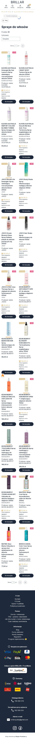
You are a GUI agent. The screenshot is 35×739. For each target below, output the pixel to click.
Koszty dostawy (17, 634)
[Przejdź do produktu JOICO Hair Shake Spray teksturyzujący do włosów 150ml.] (26, 223)
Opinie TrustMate (17, 604)
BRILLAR (3, 11)
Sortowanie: (5, 35)
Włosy (9, 11)
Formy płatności (17, 632)
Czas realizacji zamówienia (17, 621)
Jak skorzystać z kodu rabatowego (17, 619)
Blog (17, 630)
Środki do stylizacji (28, 11)
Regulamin (17, 637)
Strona (12, 45)
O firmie (17, 601)
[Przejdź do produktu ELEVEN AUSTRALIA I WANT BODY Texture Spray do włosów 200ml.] (26, 58)
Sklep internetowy (15, 736)
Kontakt (17, 599)
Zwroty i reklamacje (17, 614)
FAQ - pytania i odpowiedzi (17, 617)
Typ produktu (17, 11)
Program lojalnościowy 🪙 (17, 639)
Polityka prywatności (17, 606)
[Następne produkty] (20, 582)
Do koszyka (9, 101)
